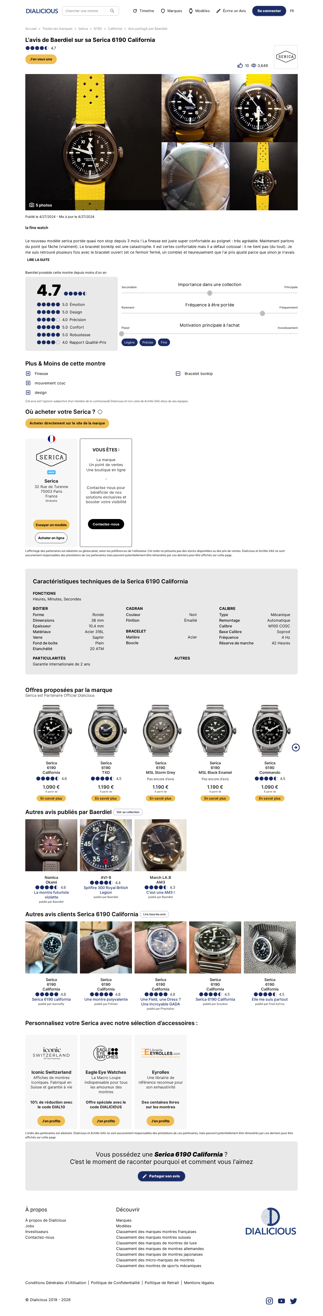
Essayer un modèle (51, 525)
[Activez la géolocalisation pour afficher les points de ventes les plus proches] (100, 412)
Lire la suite (38, 260)
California (115, 28)
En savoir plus (51, 798)
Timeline (147, 11)
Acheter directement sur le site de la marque (67, 423)
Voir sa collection (128, 812)
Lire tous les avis (154, 914)
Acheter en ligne (51, 538)
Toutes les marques (57, 28)
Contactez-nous (106, 524)
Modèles (202, 11)
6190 (98, 28)
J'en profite (51, 1121)
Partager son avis (164, 1176)
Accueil (30, 28)
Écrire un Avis (234, 11)
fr (292, 11)
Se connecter (269, 11)
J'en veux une (41, 59)
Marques (174, 11)
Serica (83, 28)
